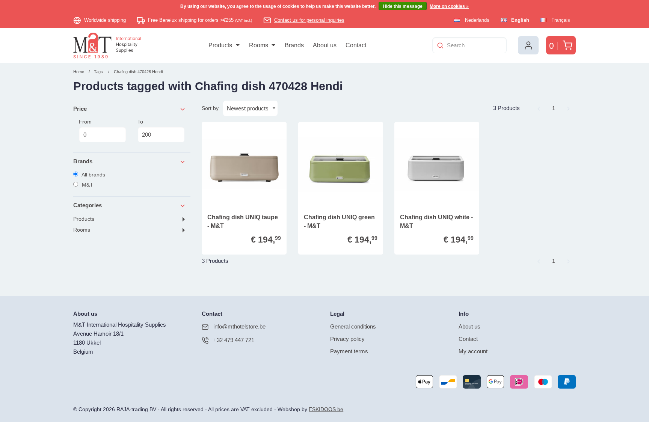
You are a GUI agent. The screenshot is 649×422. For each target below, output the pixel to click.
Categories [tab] (87, 205)
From (85, 122)
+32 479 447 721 (233, 340)
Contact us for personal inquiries (309, 20)
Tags (98, 71)
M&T (86, 185)
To (140, 122)
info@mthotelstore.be (239, 326)
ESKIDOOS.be (326, 409)
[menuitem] (224, 45)
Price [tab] (80, 109)
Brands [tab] (82, 161)
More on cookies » (449, 6)
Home (78, 71)
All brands (92, 175)
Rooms (81, 230)
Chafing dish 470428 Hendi (138, 71)
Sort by (210, 108)
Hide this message (403, 6)
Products (83, 219)
